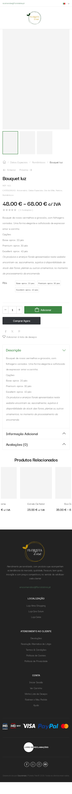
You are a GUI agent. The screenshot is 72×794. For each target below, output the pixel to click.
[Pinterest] (19, 331)
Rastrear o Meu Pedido (36, 699)
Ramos (59, 190)
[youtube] (45, 764)
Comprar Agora (21, 321)
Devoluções (36, 638)
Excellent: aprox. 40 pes (27, 289)
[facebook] (26, 764)
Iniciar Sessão (36, 682)
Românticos (38, 162)
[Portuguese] (66, 3)
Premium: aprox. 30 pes (49, 283)
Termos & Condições (36, 649)
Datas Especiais (19, 162)
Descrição (13, 350)
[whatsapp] (32, 764)
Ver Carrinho (36, 688)
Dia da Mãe (49, 190)
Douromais (22, 775)
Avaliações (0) (17, 444)
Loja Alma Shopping (36, 605)
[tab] (36, 350)
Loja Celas (36, 617)
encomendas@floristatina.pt (35, 587)
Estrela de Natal (35, 504)
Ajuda (36, 705)
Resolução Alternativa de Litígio (36, 644)
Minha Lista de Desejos (36, 694)
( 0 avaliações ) (25, 210)
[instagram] (39, 764)
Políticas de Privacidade (36, 661)
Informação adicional (22, 433)
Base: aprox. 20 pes (25, 283)
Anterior (11, 170)
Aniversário (22, 190)
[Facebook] (5, 331)
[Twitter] (12, 331)
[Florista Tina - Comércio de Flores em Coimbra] (33, 17)
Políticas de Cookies (36, 655)
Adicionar (46, 310)
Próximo (25, 170)
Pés (5, 282)
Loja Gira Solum (36, 611)
